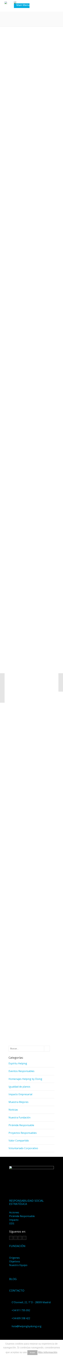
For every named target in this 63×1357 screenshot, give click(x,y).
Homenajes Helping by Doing (25, 1079)
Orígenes (14, 1257)
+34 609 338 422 (21, 1318)
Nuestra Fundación (19, 1117)
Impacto (14, 1219)
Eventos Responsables (21, 1071)
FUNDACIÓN (17, 1246)
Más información (47, 1352)
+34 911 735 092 (21, 1310)
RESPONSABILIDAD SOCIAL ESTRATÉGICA (26, 1202)
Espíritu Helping (18, 1063)
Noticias (13, 1109)
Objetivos (14, 1261)
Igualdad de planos (19, 1086)
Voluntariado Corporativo (23, 1148)
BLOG (13, 1279)
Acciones (14, 1212)
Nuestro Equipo (18, 1265)
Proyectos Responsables (23, 1133)
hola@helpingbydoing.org (26, 1326)
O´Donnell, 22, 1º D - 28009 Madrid (31, 1302)
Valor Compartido (19, 1140)
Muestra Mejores (18, 1102)
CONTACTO (16, 1290)
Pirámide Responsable (21, 1125)
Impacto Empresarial (20, 1094)
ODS (11, 1223)
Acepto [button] (32, 1352)
